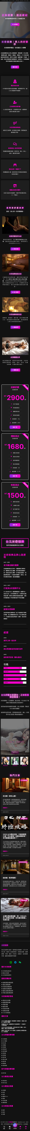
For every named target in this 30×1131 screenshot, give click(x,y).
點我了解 (15, 427)
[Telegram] (15, 962)
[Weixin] (20, 962)
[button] (2, 737)
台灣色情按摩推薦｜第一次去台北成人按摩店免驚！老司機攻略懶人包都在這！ (15, 918)
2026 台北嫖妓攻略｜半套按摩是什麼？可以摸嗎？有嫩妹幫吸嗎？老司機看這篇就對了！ (15, 836)
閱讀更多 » (5, 807)
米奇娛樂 (10, 1122)
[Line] (11, 962)
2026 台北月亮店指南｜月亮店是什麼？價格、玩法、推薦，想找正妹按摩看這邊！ (14, 1028)
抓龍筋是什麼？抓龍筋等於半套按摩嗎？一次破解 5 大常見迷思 (13, 1025)
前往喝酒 (15, 742)
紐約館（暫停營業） (10, 878)
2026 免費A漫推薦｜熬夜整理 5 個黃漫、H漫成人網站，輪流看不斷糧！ (14, 1021)
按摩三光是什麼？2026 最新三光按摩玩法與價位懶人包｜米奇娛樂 (14, 1031)
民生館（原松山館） (10, 796)
